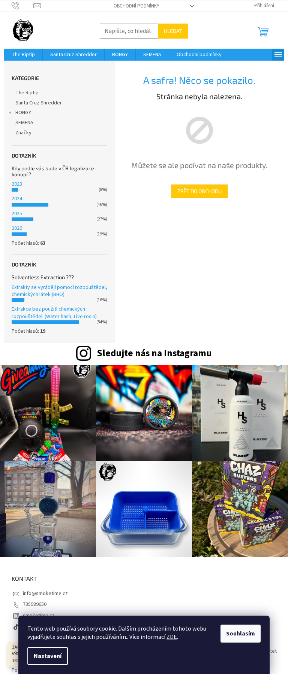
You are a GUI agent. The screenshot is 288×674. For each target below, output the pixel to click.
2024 (17, 198)
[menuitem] (23, 55)
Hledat (173, 31)
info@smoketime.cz (45, 593)
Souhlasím (240, 633)
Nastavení (48, 656)
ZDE (171, 637)
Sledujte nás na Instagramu (154, 353)
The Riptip (27, 93)
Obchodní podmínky (136, 6)
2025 (17, 213)
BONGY (23, 112)
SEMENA (24, 122)
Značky (23, 133)
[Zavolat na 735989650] (23, 5)
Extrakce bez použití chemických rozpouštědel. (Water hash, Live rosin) (54, 312)
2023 (17, 184)
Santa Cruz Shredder (38, 103)
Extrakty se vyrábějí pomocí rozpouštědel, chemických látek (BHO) (59, 291)
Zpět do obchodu (199, 191)
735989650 (34, 604)
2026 (17, 228)
